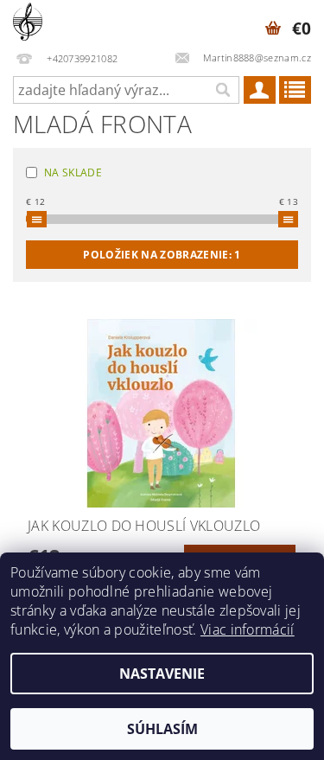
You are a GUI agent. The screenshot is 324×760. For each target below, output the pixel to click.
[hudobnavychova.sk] (27, 22)
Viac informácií (247, 629)
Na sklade (73, 172)
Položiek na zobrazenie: (161, 254)
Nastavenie (162, 673)
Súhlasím (162, 728)
